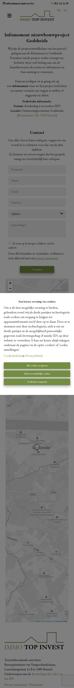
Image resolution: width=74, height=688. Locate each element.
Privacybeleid (34, 356)
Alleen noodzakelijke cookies (37, 373)
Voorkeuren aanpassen (37, 381)
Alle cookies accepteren (37, 365)
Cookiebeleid (12, 356)
